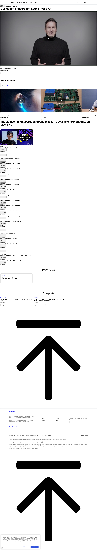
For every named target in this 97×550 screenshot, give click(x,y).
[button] (44, 435)
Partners (43, 422)
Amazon (44, 305)
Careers (57, 420)
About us (57, 418)
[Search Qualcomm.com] (75, 2)
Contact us (44, 424)
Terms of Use (11, 435)
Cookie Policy (19, 435)
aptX (10, 305)
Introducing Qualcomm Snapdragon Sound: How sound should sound (16, 300)
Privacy (15, 435)
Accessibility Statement (25, 435)
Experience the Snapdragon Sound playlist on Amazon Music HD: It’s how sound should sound (49, 300)
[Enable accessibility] (2, 548)
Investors (57, 422)
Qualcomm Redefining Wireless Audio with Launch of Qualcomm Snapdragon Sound (15, 277)
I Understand (35, 546)
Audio (7, 305)
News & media (58, 424)
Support (43, 420)
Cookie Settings (25, 546)
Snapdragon (2, 305)
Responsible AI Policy (33, 435)
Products (43, 418)
